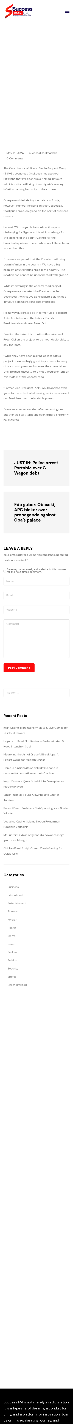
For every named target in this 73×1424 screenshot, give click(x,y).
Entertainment (17, 903)
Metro (12, 936)
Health (12, 928)
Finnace (13, 911)
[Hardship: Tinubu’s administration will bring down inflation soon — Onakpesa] (23, 441)
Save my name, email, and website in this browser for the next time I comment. (37, 570)
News (40, 105)
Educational (15, 895)
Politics (12, 960)
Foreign (12, 919)
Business (13, 887)
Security (13, 968)
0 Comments (15, 158)
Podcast (13, 952)
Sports (12, 977)
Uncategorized (17, 985)
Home (29, 105)
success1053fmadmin (43, 153)
